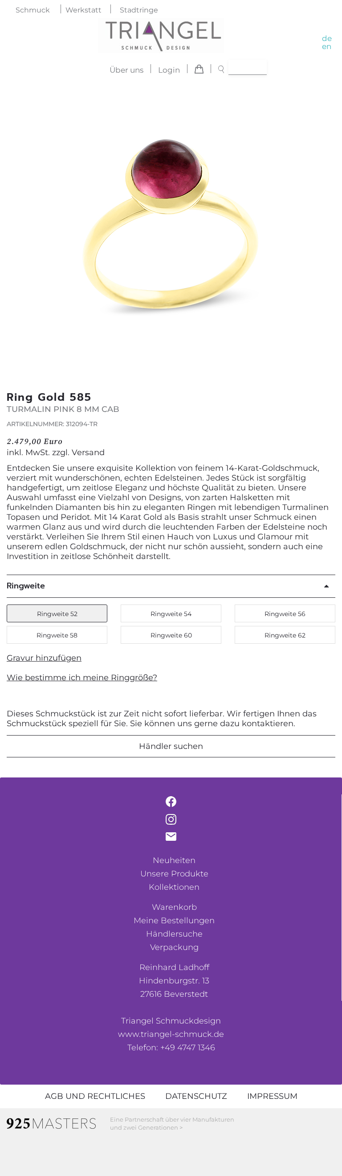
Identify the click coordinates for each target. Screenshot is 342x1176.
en (326, 46)
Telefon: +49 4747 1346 (171, 1048)
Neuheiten (174, 860)
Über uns (126, 70)
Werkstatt (83, 10)
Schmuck (33, 10)
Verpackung (174, 947)
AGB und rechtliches (95, 1096)
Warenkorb (174, 907)
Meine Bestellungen (174, 920)
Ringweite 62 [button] (285, 635)
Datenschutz (196, 1096)
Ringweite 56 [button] (285, 614)
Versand (88, 452)
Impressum (272, 1096)
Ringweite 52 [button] (57, 614)
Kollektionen (174, 887)
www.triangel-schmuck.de (171, 1034)
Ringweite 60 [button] (171, 635)
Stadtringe (139, 10)
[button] (323, 228)
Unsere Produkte (174, 874)
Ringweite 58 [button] (57, 635)
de (327, 38)
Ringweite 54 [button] (171, 614)
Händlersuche (174, 934)
